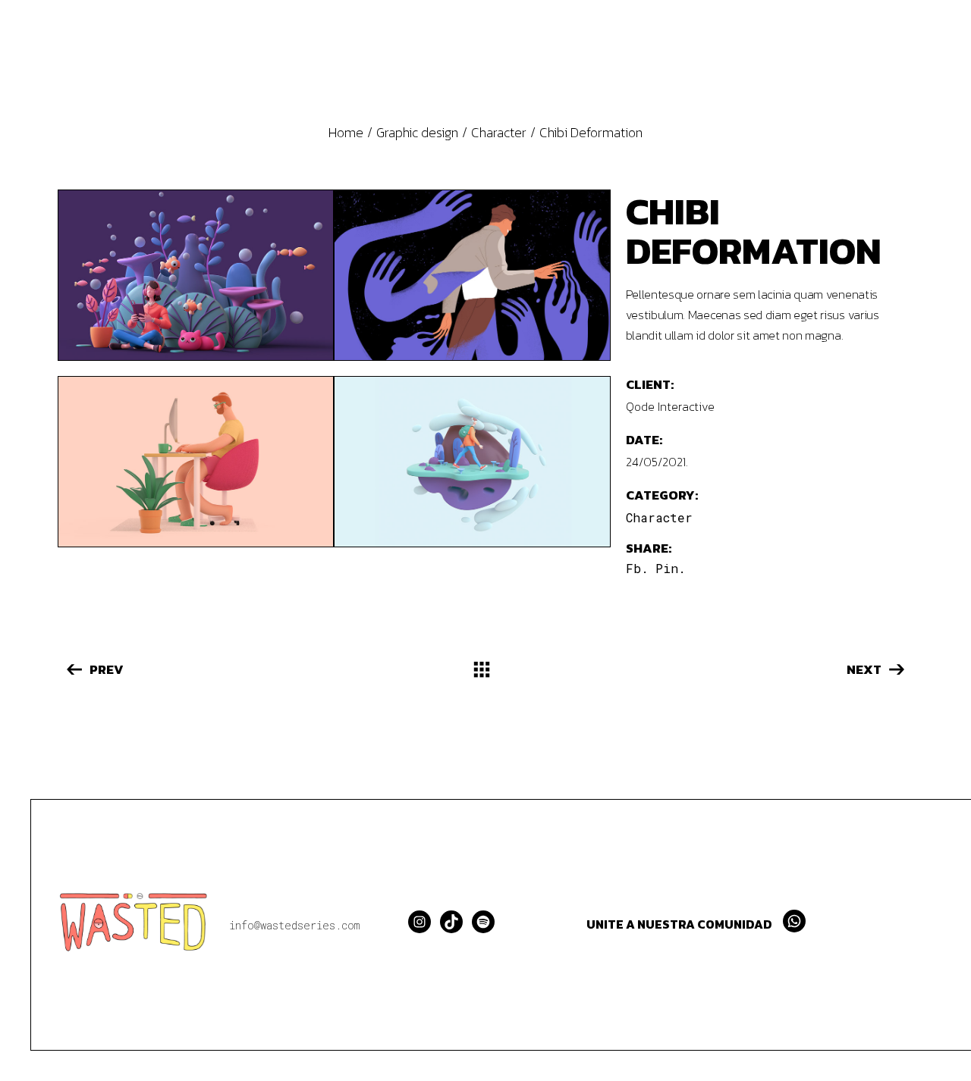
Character (659, 517)
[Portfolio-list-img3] (196, 461)
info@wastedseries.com (294, 925)
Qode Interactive (670, 406)
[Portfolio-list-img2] (472, 461)
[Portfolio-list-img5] (196, 275)
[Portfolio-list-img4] (472, 275)
